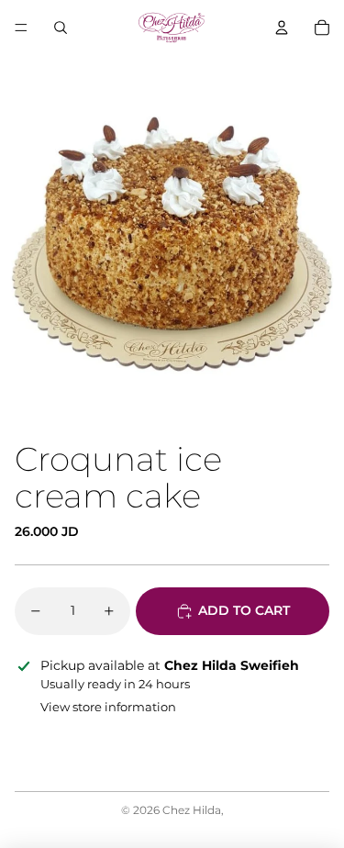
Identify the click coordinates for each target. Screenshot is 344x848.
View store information (108, 706)
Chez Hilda (191, 810)
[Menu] (21, 27)
